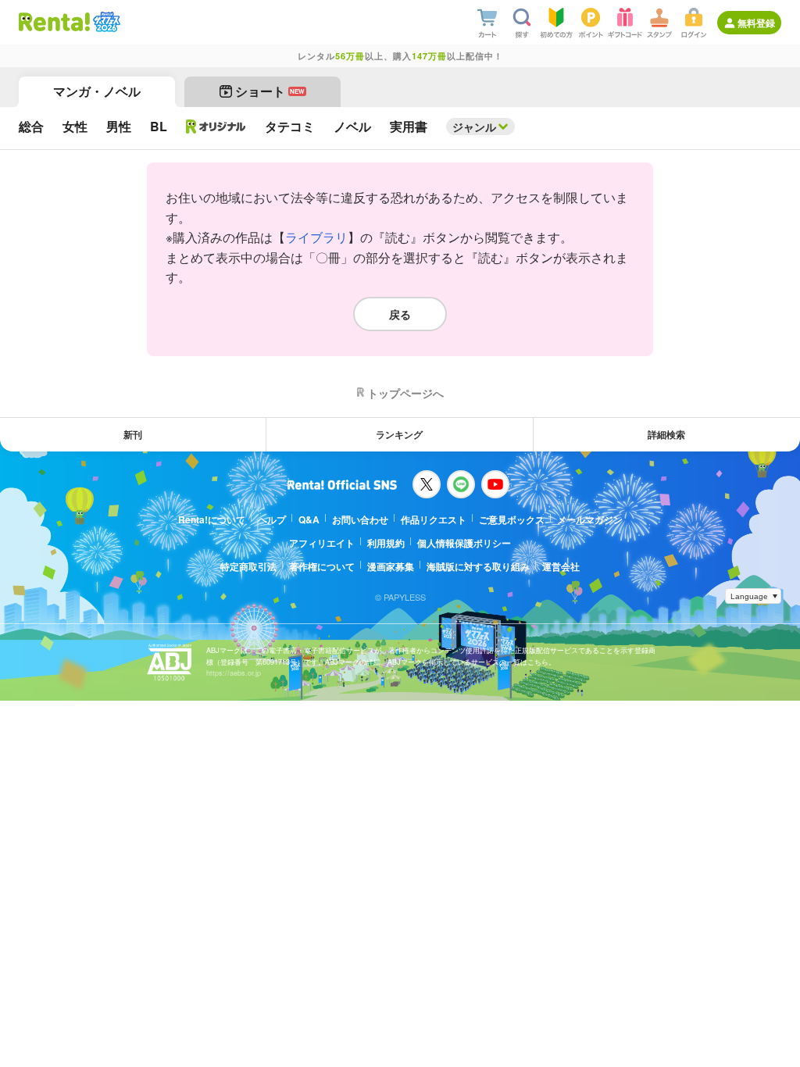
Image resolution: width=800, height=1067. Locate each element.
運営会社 (561, 566)
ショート (270, 91)
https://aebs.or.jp (233, 673)
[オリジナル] (216, 127)
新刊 (132, 434)
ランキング (399, 434)
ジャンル (474, 126)
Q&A (309, 519)
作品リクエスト (433, 519)
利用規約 (386, 543)
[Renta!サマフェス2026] (105, 22)
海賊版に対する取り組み (478, 566)
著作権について (322, 566)
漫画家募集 (390, 566)
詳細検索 (666, 434)
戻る (400, 314)
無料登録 (756, 23)
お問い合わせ (360, 519)
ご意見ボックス (512, 519)
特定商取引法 (248, 566)
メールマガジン (590, 519)
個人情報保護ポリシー (464, 543)
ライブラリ (316, 237)
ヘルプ (272, 519)
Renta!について (211, 519)
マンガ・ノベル (97, 91)
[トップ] (54, 21)
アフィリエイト (322, 543)
